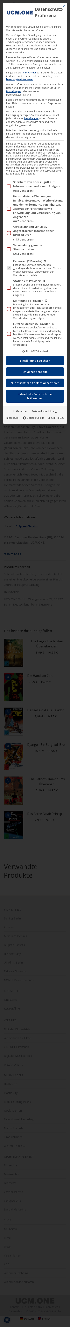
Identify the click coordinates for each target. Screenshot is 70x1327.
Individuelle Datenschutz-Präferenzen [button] (35, 396)
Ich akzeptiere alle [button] (35, 372)
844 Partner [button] (29, 72)
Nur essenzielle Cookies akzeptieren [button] (35, 383)
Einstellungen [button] (13, 91)
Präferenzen (20, 411)
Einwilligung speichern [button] (35, 360)
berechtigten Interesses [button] (19, 79)
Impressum (12, 417)
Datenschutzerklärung (44, 411)
